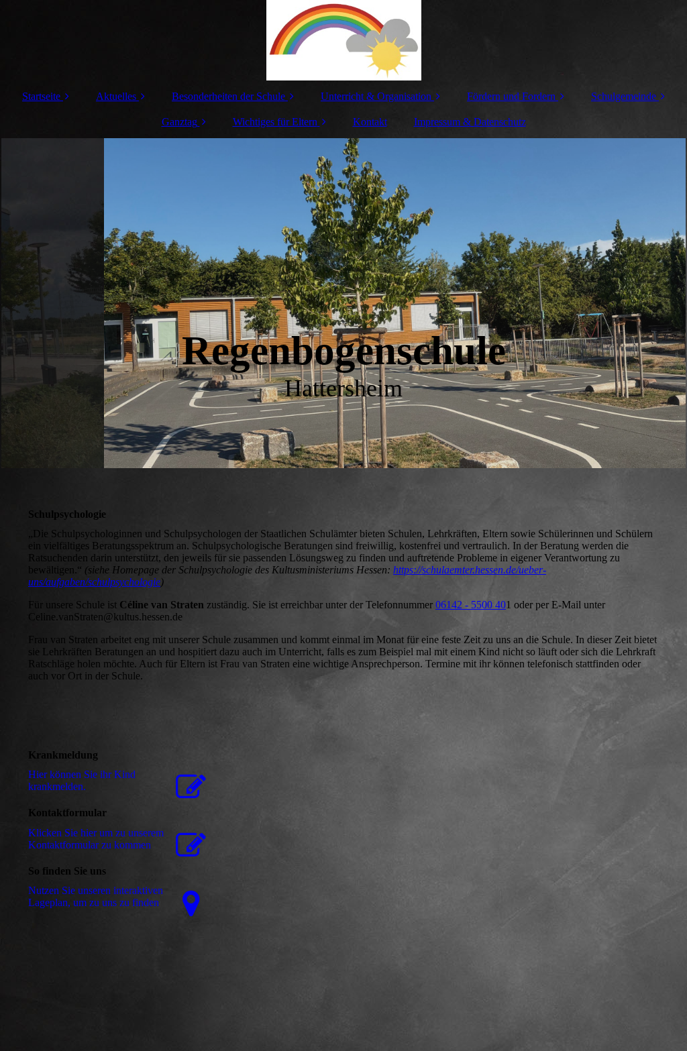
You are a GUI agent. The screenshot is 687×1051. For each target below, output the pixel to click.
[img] (343, 40)
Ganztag (179, 121)
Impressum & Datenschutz (470, 121)
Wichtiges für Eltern (275, 121)
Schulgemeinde (623, 96)
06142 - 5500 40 (470, 604)
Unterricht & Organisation (376, 96)
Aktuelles (116, 96)
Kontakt (370, 121)
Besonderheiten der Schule (228, 96)
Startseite (41, 96)
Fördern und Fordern (511, 96)
